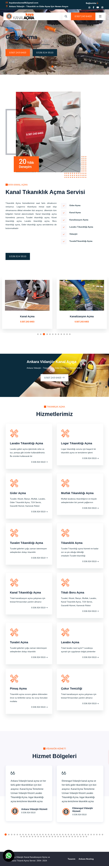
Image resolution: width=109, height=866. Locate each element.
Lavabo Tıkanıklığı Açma (26, 443)
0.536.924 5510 (44, 52)
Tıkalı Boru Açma (72, 592)
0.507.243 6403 (83, 16)
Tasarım (71, 859)
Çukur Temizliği (71, 688)
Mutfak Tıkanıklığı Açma (77, 493)
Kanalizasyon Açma (82, 316)
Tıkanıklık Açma (71, 542)
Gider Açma (18, 493)
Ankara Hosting (86, 859)
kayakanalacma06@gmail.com (23, 3)
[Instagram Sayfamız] (102, 7)
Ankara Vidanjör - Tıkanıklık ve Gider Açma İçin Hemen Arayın (38, 6)
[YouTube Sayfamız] (97, 7)
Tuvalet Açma (19, 642)
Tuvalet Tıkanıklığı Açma (26, 542)
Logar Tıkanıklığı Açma (76, 443)
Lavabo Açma (70, 642)
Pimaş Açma (18, 688)
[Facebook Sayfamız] (93, 7)
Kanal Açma (27, 316)
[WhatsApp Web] (89, 7)
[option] (54, 37)
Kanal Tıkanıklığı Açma (25, 592)
